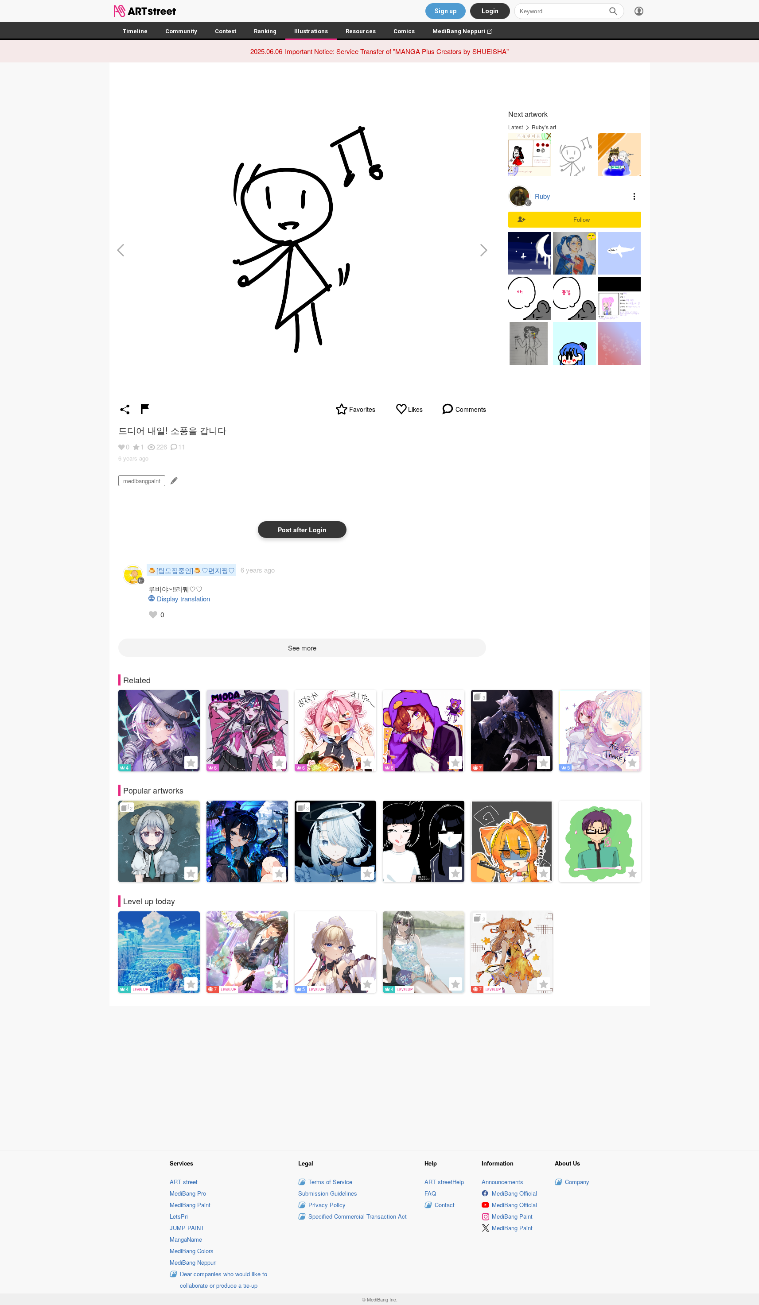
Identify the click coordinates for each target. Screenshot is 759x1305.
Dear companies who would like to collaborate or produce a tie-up (223, 1280)
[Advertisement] (380, 1077)
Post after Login (302, 529)
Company (577, 1181)
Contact (445, 1204)
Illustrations (311, 31)
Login (490, 11)
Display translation (183, 598)
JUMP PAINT (187, 1228)
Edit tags (173, 480)
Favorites (362, 409)
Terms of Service (330, 1181)
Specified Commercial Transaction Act (357, 1216)
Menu (634, 196)
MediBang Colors (192, 1251)
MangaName (186, 1239)
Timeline (135, 31)
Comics (404, 31)
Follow (581, 219)
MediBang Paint (190, 1204)
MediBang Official (514, 1193)
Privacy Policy (327, 1204)
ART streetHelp (444, 1181)
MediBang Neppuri (466, 31)
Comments (470, 409)
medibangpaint (141, 480)
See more (302, 647)
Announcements (502, 1181)
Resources (361, 31)
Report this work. (145, 409)
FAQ (430, 1193)
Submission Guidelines (327, 1193)
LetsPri (179, 1216)
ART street (184, 1181)
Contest (225, 31)
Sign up (445, 11)
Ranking (265, 31)
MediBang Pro (188, 1193)
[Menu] (638, 11)
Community (181, 31)
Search (613, 11)
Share (125, 409)
